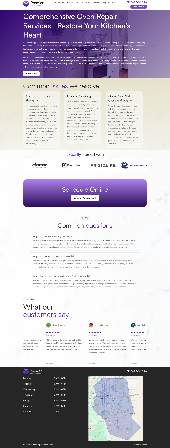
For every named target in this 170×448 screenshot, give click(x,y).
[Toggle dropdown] (63, 3)
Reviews (96, 2)
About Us (86, 2)
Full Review (54, 363)
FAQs (114, 2)
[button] (85, 236)
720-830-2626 (137, 2)
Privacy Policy (140, 444)
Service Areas (73, 2)
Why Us (105, 2)
